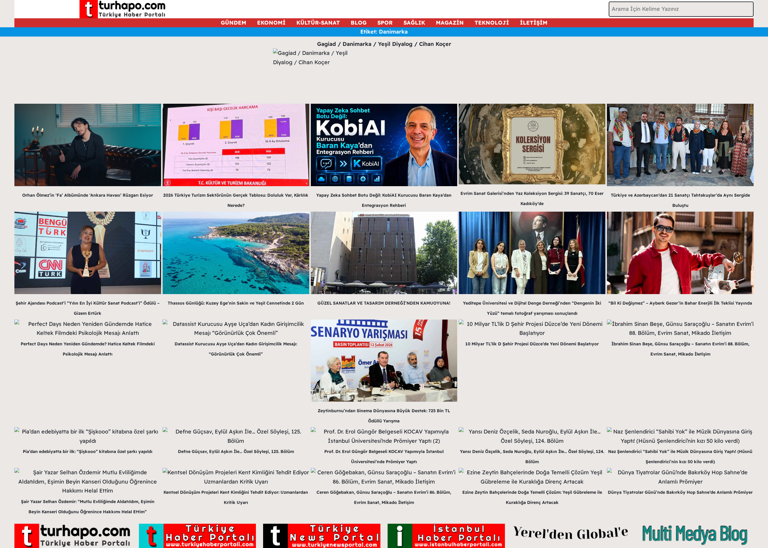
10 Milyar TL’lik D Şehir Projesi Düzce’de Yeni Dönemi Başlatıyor (532, 344)
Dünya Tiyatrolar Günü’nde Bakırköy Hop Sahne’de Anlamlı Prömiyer (680, 492)
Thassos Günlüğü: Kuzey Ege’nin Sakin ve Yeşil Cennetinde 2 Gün (236, 303)
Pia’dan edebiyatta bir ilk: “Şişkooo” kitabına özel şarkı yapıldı (87, 451)
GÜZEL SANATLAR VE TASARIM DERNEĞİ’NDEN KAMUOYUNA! (383, 303)
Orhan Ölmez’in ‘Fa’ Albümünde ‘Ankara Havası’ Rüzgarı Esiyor (87, 195)
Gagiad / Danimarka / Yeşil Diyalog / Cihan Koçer (384, 43)
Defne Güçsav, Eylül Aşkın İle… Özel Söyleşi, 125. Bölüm (236, 451)
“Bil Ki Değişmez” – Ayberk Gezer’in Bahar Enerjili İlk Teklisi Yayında (680, 303)
